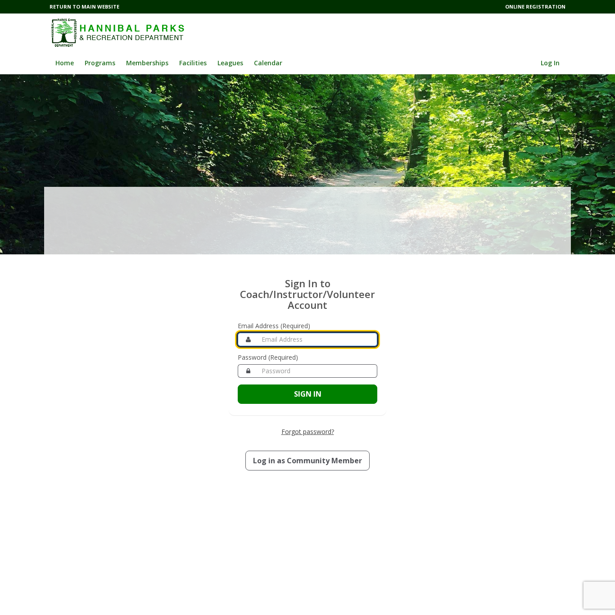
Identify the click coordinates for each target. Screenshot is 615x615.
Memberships (147, 63)
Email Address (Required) (274, 325)
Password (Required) (268, 357)
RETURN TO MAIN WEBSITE (84, 6)
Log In (550, 63)
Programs (100, 63)
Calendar (268, 63)
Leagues (230, 63)
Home (64, 63)
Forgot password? (307, 431)
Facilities (193, 63)
